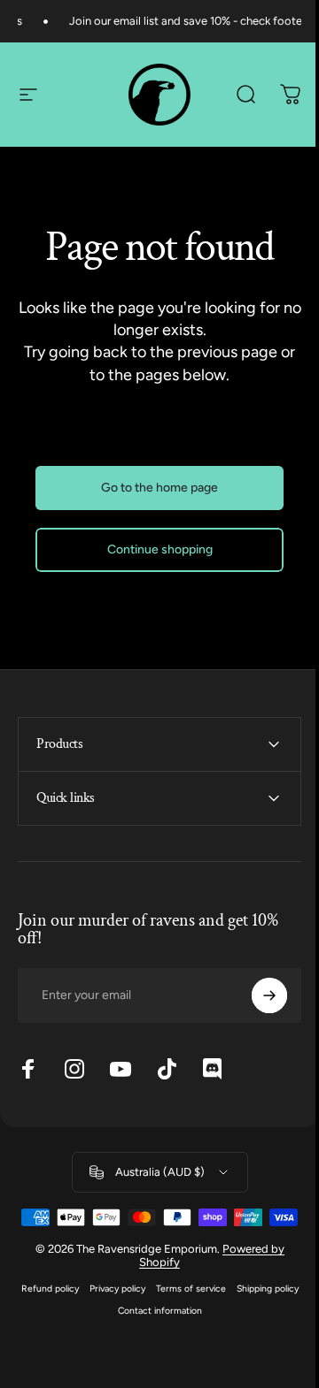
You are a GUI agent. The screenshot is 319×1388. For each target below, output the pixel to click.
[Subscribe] (256, 995)
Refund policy (79, 1317)
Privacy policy (147, 1317)
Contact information (189, 1339)
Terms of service (220, 1317)
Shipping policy (105, 1339)
